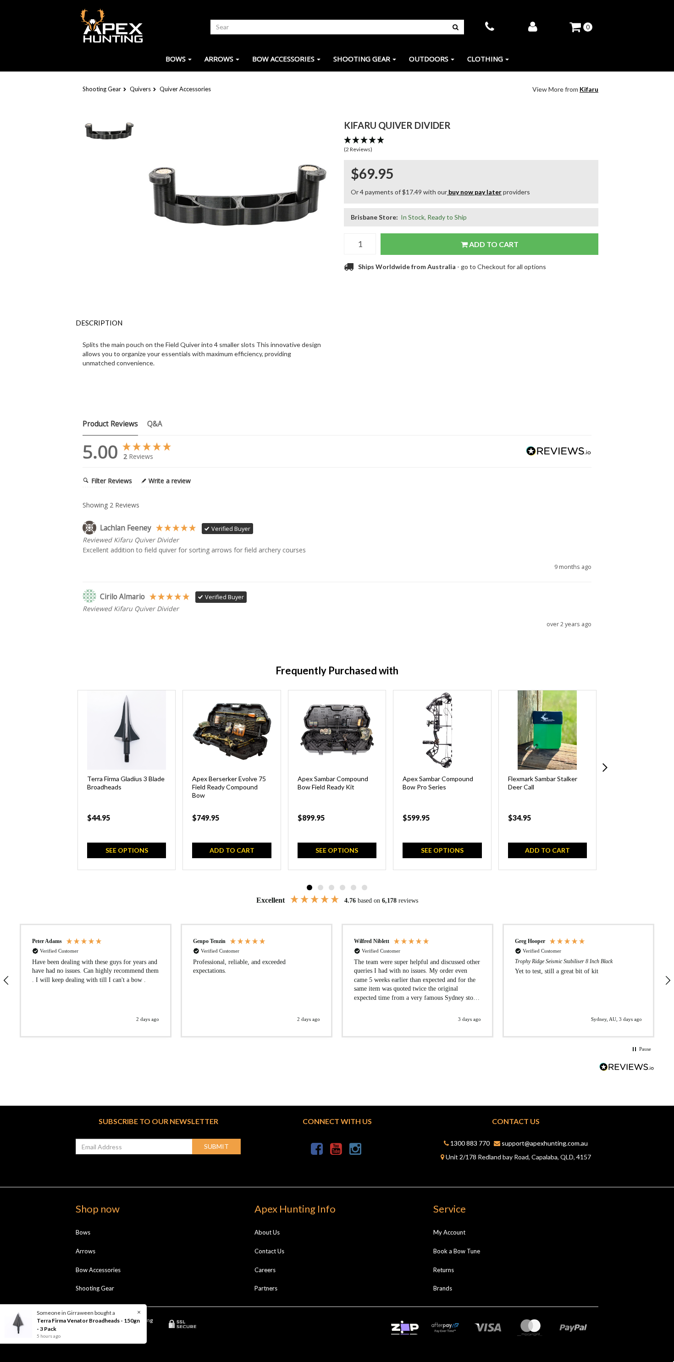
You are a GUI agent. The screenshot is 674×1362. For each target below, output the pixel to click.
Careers (265, 1270)
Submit (216, 1146)
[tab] (203, 323)
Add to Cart (493, 244)
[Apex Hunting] (111, 26)
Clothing (485, 58)
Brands (442, 1288)
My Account (449, 1232)
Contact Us (269, 1251)
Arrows (218, 58)
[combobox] (329, 27)
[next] (605, 767)
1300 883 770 (469, 1143)
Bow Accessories (283, 58)
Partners (265, 1288)
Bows (176, 58)
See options (126, 850)
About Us (267, 1232)
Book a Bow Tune (456, 1251)
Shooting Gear (361, 58)
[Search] (455, 27)
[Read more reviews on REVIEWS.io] (626, 1068)
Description (99, 323)
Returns (443, 1270)
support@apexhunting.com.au (544, 1143)
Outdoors (428, 58)
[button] (471, 145)
